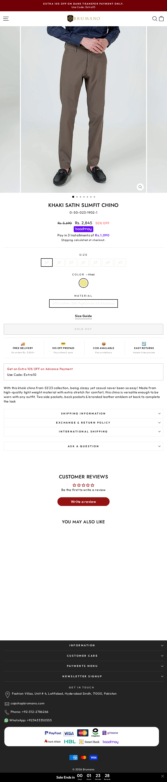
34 (71, 262)
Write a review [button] (83, 501)
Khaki (83, 283)
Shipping (67, 240)
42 (120, 262)
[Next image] (61, 571)
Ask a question (83, 446)
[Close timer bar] (162, 776)
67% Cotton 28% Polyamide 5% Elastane (83, 303)
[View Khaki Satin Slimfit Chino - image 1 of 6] (34, 572)
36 (83, 262)
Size (83, 254)
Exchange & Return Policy (83, 422)
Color (83, 274)
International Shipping (83, 431)
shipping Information (83, 413)
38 (95, 262)
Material (83, 295)
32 (59, 262)
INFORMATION (82, 645)
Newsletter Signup (82, 676)
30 (47, 262)
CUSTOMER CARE (82, 655)
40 (108, 262)
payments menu (82, 665)
